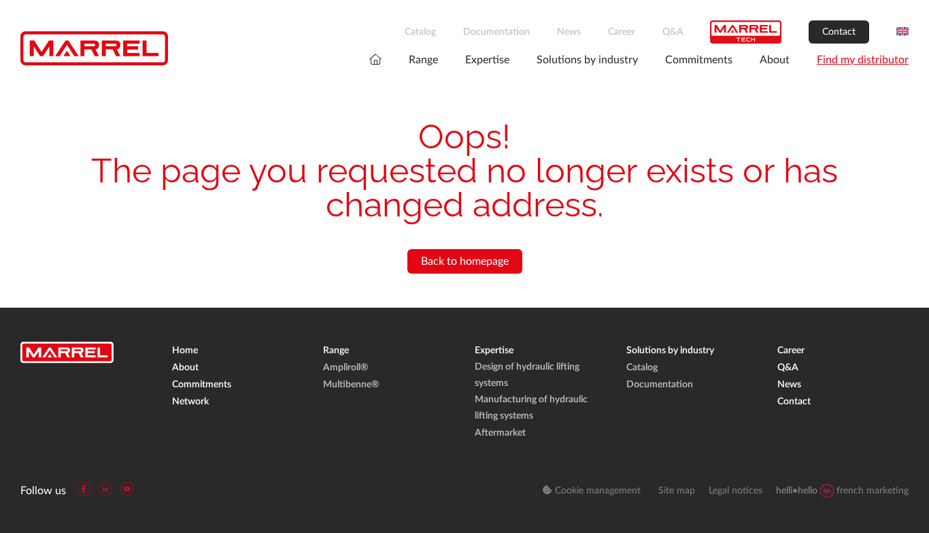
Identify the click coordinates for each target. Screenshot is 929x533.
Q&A (672, 32)
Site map (676, 491)
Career (621, 32)
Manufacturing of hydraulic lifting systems (531, 408)
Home (185, 350)
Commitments (698, 59)
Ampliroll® (346, 367)
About (775, 59)
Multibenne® (351, 384)
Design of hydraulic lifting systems (527, 375)
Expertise (487, 59)
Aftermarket (500, 433)
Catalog (420, 32)
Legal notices (735, 491)
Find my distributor (863, 59)
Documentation (496, 32)
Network (190, 401)
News (569, 32)
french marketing (842, 491)
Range (423, 59)
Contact (839, 32)
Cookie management (596, 491)
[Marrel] (94, 48)
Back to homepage (465, 261)
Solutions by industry (587, 59)
